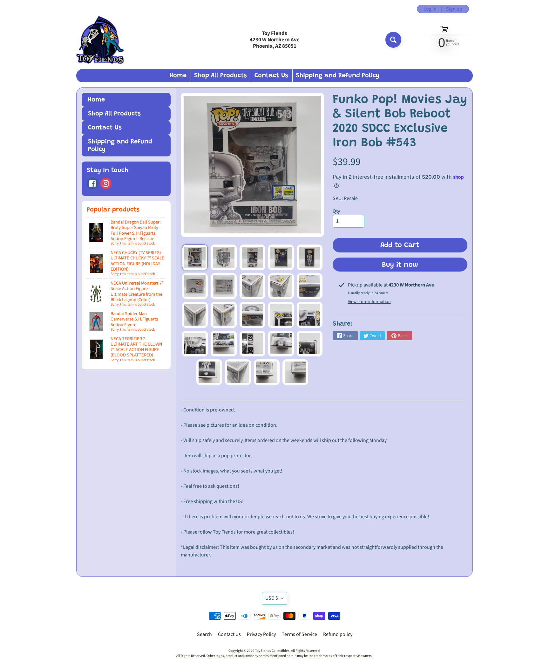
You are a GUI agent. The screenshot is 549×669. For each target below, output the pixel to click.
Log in (430, 8)
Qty (336, 211)
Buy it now (400, 265)
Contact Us (271, 75)
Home (178, 75)
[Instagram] (106, 183)
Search (204, 634)
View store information (369, 302)
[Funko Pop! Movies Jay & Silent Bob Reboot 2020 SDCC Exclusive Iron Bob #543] (195, 257)
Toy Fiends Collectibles (272, 650)
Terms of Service (299, 634)
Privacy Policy (261, 634)
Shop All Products (220, 75)
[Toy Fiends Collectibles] (100, 40)
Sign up (454, 8)
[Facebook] (92, 183)
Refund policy (337, 634)
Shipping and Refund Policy (337, 75)
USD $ (271, 598)
